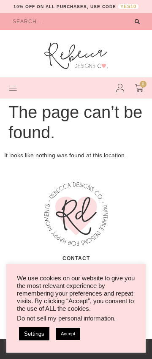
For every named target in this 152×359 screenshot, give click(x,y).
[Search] (137, 21)
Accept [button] (68, 333)
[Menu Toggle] (13, 88)
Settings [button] (34, 334)
